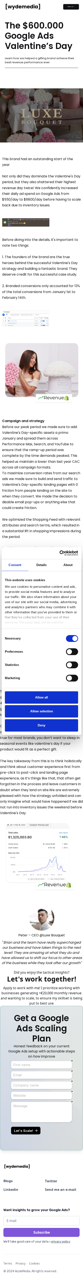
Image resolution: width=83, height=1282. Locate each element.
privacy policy (60, 1241)
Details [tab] (41, 565)
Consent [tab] (15, 565)
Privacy (21, 1263)
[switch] (72, 651)
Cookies (34, 1263)
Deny (41, 725)
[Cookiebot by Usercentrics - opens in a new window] (59, 553)
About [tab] (68, 565)
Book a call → (71, 6)
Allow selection (41, 711)
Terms (7, 1263)
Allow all (41, 697)
